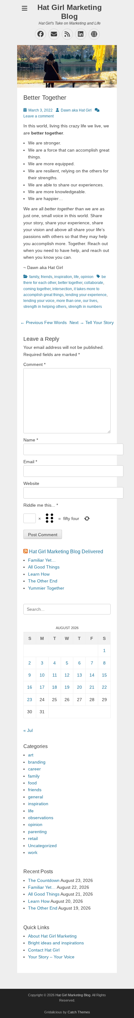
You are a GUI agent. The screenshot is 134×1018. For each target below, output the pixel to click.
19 (67, 687)
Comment (34, 364)
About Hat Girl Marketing (52, 936)
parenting (37, 831)
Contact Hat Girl (44, 949)
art (30, 754)
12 (67, 675)
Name (30, 439)
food (32, 782)
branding (36, 762)
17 (42, 687)
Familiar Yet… (42, 560)
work (32, 852)
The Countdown (44, 880)
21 (91, 687)
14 (91, 675)
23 (29, 699)
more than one (68, 301)
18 (54, 687)
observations (40, 817)
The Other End (42, 580)
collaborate (93, 283)
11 (54, 675)
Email (30, 461)
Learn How (39, 574)
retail (33, 838)
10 (42, 675)
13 (79, 675)
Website (31, 483)
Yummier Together (46, 588)
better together (70, 283)
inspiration (63, 277)
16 (29, 687)
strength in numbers (85, 306)
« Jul (28, 730)
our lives (90, 301)
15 (104, 675)
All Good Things (44, 566)
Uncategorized (42, 845)
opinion (87, 277)
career (34, 768)
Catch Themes (79, 1012)
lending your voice (39, 301)
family (34, 277)
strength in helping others (44, 306)
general (35, 796)
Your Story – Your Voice (51, 956)
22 (104, 687)
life (76, 277)
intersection (62, 289)
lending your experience (86, 295)
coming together (36, 289)
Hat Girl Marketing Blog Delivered (66, 551)
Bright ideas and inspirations (56, 942)
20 (79, 687)
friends (46, 277)
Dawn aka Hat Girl (76, 110)
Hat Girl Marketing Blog (69, 12)
